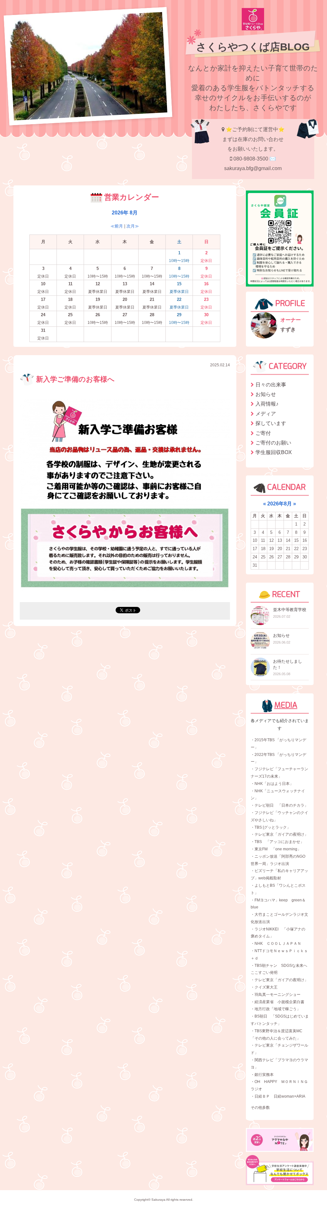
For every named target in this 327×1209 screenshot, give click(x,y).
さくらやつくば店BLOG (253, 47)
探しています (270, 423)
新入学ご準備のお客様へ (74, 379)
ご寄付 (263, 433)
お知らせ (265, 394)
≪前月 (116, 226)
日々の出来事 (270, 384)
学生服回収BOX (273, 452)
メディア (265, 413)
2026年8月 (279, 503)
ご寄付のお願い (273, 442)
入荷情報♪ (266, 404)
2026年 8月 (125, 212)
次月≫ (132, 226)
